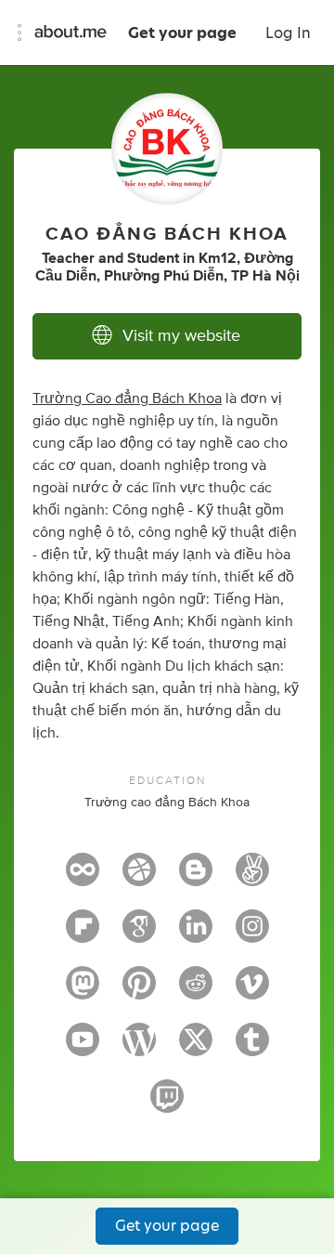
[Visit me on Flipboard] (82, 934)
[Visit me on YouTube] (82, 1048)
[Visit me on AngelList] (252, 878)
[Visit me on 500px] (82, 878)
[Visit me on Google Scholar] (139, 934)
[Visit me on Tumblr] (252, 1048)
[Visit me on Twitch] (167, 1104)
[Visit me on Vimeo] (252, 991)
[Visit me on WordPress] (139, 1048)
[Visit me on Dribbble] (139, 878)
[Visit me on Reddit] (195, 991)
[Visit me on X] (195, 1048)
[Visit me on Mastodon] (82, 991)
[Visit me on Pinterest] (139, 991)
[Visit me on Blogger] (195, 878)
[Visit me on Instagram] (252, 934)
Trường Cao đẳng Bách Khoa (127, 398)
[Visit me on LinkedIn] (195, 934)
